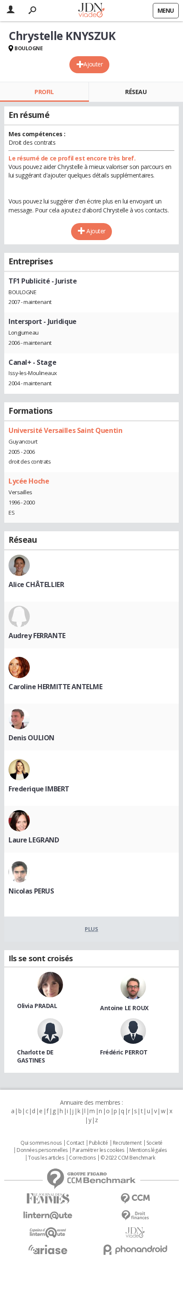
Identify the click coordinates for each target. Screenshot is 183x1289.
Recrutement (127, 1143)
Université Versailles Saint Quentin (65, 430)
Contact (75, 1143)
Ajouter (93, 64)
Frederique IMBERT (39, 788)
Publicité (98, 1143)
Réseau (135, 92)
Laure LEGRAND (34, 840)
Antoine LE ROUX (124, 1008)
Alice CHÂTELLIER (36, 584)
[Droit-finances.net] (135, 1215)
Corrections (82, 1158)
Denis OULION (31, 737)
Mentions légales (148, 1150)
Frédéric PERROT (124, 1052)
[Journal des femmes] (48, 1198)
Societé (154, 1143)
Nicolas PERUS (31, 891)
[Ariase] (48, 1249)
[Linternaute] (48, 1216)
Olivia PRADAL (37, 1006)
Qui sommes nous (41, 1143)
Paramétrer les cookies (98, 1150)
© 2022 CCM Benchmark (127, 1158)
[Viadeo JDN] (135, 1232)
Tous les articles (46, 1158)
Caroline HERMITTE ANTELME (56, 686)
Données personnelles (42, 1150)
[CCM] (135, 1198)
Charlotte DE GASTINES (35, 1056)
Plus (91, 929)
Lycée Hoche (29, 481)
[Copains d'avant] (48, 1232)
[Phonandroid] (135, 1249)
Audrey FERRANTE (37, 635)
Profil (44, 92)
